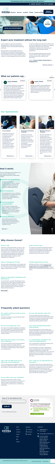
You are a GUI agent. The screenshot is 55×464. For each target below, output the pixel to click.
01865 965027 (36, 4)
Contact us (37, 12)
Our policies (45, 461)
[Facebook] (29, 429)
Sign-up (7, 406)
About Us (13, 12)
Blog (17, 439)
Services (19, 12)
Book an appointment (48, 12)
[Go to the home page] (6, 11)
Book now (4, 229)
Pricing (31, 12)
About (17, 427)
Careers (18, 441)
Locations (25, 12)
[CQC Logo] (34, 401)
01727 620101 (48, 4)
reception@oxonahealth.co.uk (47, 433)
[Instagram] (29, 431)
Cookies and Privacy (36, 461)
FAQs (41, 12)
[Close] (54, 1)
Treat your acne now (47, 65)
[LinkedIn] (28, 434)
